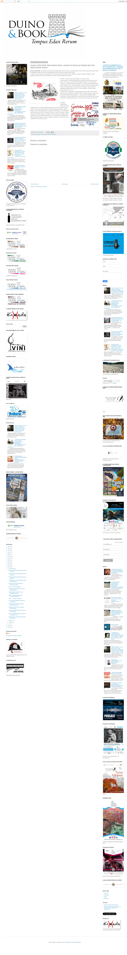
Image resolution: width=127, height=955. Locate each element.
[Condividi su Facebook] (52, 132)
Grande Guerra (47, 134)
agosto (10, 622)
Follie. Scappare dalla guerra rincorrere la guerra (15, 596)
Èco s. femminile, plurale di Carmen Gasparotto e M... (17, 614)
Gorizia (42, 134)
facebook (106, 898)
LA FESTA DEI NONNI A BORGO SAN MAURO (116, 673)
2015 (9, 625)
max (9, 633)
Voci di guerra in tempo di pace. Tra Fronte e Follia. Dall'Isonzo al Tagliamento (112, 908)
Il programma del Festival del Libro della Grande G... (17, 589)
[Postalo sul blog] (48, 132)
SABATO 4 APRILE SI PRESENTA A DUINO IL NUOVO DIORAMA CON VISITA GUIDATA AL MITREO (117, 613)
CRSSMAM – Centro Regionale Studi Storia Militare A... (17, 581)
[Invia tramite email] (47, 132)
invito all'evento (114, 624)
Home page (64, 184)
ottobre (10, 620)
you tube (106, 893)
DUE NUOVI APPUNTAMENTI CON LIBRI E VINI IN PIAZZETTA (116, 661)
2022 (9, 554)
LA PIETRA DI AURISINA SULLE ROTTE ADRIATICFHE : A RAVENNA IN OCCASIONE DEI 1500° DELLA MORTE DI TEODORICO (16, 110)
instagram (106, 895)
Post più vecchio (95, 184)
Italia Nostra (53, 134)
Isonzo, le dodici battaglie (15, 586)
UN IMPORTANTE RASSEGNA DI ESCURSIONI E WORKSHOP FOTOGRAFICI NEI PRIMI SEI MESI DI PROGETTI (117, 585)
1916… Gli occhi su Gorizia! (15, 598)
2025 (9, 548)
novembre (11, 568)
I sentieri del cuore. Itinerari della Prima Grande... (16, 608)
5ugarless (68, 942)
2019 (9, 560)
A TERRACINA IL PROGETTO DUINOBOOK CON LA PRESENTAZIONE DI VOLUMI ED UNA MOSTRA (20, 459)
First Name (106, 549)
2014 (9, 627)
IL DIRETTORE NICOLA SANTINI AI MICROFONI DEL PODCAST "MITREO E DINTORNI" (117, 571)
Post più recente (34, 184)
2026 (9, 546)
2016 (9, 567)
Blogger (79, 942)
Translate (114, 383)
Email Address (107, 544)
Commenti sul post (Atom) (41, 186)
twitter (105, 896)
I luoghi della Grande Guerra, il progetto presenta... (16, 592)
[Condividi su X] (50, 132)
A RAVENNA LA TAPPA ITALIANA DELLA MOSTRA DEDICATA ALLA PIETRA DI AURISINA (117, 684)
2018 (9, 563)
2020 (9, 559)
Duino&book (37, 134)
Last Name (106, 554)
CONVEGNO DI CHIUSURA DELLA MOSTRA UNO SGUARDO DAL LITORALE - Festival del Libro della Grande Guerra (117, 636)
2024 (9, 550)
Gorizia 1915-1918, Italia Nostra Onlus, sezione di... (16, 604)
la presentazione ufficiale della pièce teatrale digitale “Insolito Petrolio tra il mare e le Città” (20, 139)
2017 (9, 565)
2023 (9, 552)
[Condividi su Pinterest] (53, 132)
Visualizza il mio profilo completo (13, 635)
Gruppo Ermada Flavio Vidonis (111, 905)
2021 (9, 556)
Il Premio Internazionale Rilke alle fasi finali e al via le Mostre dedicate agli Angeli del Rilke (20, 125)
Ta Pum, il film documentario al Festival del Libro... (16, 584)
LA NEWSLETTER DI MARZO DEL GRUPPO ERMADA (19, 167)
